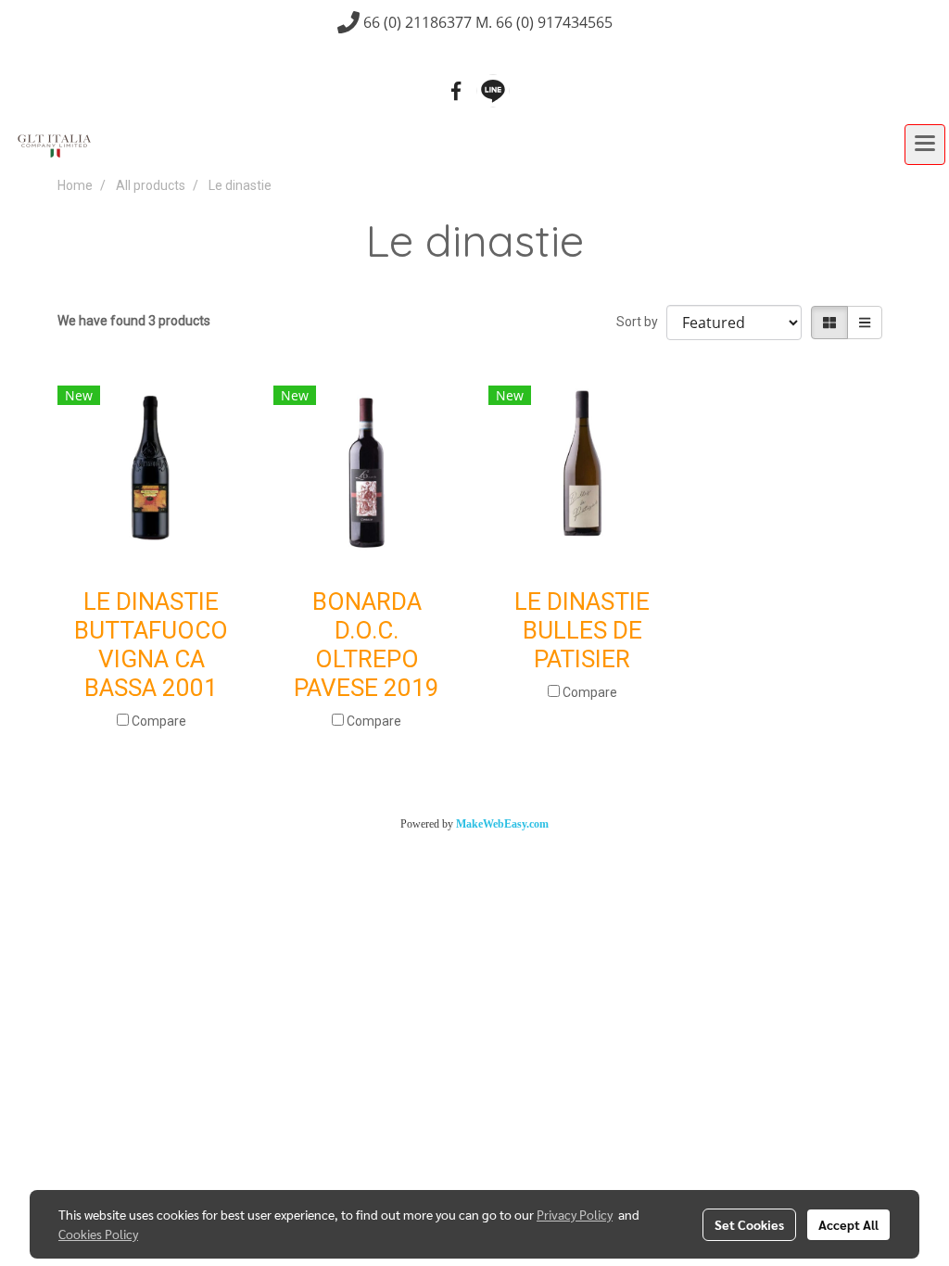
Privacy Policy (575, 1214)
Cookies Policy (98, 1233)
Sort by (641, 321)
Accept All (848, 1224)
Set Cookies (749, 1224)
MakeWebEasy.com (502, 823)
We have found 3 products (133, 320)
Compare (159, 721)
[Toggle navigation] (925, 144)
